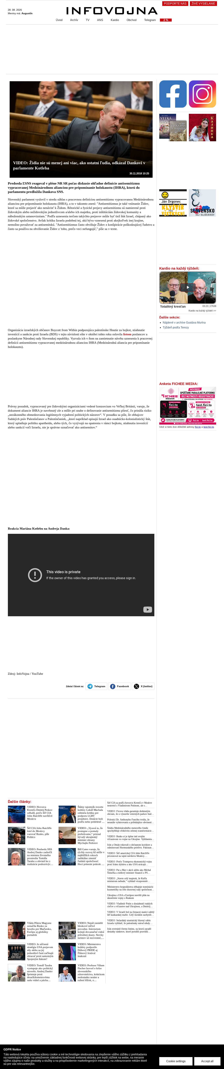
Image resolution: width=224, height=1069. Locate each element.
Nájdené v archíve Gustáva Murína (184, 322)
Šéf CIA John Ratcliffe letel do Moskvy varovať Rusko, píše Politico (39, 832)
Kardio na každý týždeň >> (202, 310)
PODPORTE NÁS (175, 3)
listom (127, 334)
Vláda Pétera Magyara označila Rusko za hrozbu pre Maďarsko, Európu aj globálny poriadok (39, 929)
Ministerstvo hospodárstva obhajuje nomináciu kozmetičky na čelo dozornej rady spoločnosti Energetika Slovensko (130, 888)
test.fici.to (209, 426)
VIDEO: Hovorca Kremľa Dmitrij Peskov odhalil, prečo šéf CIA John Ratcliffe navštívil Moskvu (39, 813)
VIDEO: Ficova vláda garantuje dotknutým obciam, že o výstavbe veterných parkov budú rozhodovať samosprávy (130, 812)
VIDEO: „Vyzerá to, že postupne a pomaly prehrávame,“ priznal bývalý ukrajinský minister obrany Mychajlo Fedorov (90, 835)
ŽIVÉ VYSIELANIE (203, 3)
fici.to (198, 426)
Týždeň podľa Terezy (176, 327)
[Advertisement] (111, 49)
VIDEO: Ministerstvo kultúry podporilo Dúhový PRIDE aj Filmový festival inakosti (89, 950)
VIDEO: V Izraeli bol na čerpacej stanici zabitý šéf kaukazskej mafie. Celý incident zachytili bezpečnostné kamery (130, 913)
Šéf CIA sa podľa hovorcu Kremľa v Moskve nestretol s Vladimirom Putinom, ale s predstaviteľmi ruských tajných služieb (129, 804)
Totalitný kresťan (173, 306)
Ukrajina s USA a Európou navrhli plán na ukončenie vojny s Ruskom (128, 896)
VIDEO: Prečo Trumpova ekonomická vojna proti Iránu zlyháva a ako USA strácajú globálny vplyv (129, 863)
